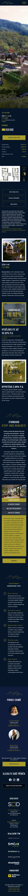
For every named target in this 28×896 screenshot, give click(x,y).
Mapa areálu (14, 204)
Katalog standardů (14, 198)
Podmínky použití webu (14, 888)
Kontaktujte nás (14, 764)
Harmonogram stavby (14, 586)
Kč (3, 129)
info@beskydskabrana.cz (14, 725)
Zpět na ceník (6, 113)
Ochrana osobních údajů (14, 889)
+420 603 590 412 (14, 748)
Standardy (14, 560)
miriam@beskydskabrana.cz (14, 750)
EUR (8, 129)
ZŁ (11, 129)
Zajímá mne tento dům (14, 137)
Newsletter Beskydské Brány (14, 785)
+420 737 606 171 (14, 724)
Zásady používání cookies (14, 891)
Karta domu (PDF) (14, 192)
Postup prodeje (14, 583)
